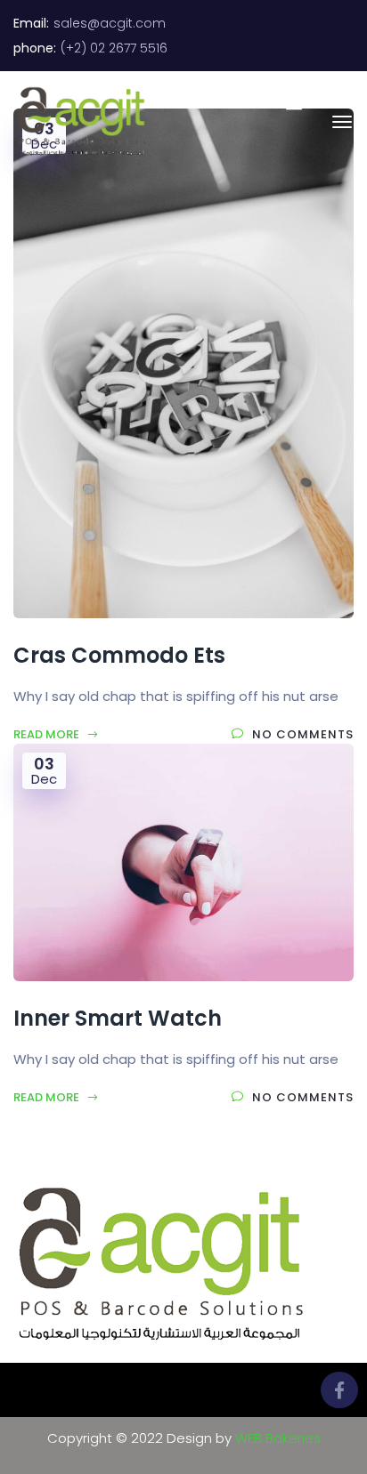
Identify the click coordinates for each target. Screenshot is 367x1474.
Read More (47, 734)
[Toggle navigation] (342, 122)
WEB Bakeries (278, 1438)
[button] (285, 101)
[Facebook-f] (339, 1390)
